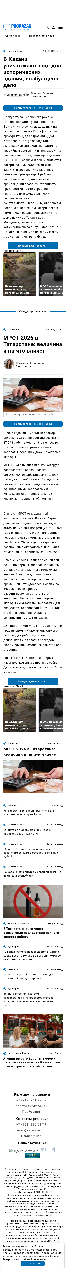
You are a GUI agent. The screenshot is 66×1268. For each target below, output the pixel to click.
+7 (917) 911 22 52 (31, 1100)
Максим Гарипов (42, 93)
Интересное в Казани (19, 1053)
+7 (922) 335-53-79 (31, 1125)
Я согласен (32, 1263)
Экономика (13, 330)
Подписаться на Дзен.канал (33, 108)
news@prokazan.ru (31, 1130)
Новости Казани (16, 51)
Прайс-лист (31, 1112)
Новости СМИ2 (13, 250)
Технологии (13, 805)
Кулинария (13, 946)
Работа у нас (31, 1136)
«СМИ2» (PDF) (51, 1241)
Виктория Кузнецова (30, 363)
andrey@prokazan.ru (31, 1106)
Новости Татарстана (18, 923)
